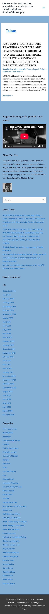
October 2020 (8, 384)
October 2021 (8, 357)
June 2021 (7, 361)
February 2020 (8, 415)
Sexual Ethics (8, 568)
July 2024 (7, 295)
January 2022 (8, 345)
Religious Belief (9, 549)
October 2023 (8, 299)
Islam (16, 69)
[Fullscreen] (43, 146)
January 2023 (8, 303)
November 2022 (9, 307)
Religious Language (10, 556)
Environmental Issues (11, 440)
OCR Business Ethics (11, 514)
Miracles (6, 498)
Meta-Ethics (7, 495)
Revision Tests (8, 560)
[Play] (6, 146)
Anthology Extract (10, 429)
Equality (6, 444)
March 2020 (7, 411)
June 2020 (7, 399)
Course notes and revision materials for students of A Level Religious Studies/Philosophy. (17, 8)
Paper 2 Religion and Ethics (14, 526)
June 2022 (7, 326)
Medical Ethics (8, 491)
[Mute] (39, 146)
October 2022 (8, 310)
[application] (24, 136)
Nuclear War (7, 510)
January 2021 (8, 372)
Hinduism (6, 464)
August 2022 (8, 318)
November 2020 (9, 380)
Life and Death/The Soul (12, 487)
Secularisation (8, 564)
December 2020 (9, 376)
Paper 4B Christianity (11, 529)
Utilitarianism (8, 576)
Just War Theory (25, 69)
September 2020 (9, 388)
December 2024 (9, 291)
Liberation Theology (11, 483)
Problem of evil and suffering (14, 537)
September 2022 (9, 314)
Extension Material (10, 456)
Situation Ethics (9, 572)
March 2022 (7, 337)
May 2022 (7, 330)
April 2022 (7, 333)
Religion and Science (11, 545)
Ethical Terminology (10, 448)
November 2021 (9, 353)
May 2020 (7, 403)
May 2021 (7, 364)
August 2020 (8, 392)
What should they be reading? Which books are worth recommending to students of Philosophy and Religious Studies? (24, 257)
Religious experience (11, 552)
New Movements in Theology (14, 506)
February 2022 (8, 341)
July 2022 (7, 322)
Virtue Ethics (8, 580)
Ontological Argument (11, 518)
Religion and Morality (11, 541)
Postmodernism (9, 533)
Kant (4, 475)
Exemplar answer (10, 452)
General (6, 460)
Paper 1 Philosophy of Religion (15, 522)
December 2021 (9, 349)
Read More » (8, 95)
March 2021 (7, 368)
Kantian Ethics (8, 479)
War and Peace (9, 583)
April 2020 (7, 407)
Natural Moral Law (10, 502)
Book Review (8, 69)
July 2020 (7, 395)
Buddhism (7, 437)
